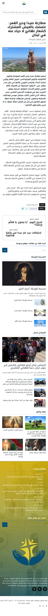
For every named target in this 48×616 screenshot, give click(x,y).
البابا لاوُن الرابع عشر (11, 609)
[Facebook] (45, 589)
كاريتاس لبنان (33, 611)
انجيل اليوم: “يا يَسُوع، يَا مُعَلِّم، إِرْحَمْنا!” (25, 222)
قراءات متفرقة (23, 609)
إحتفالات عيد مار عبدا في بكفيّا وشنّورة (23, 233)
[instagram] (34, 589)
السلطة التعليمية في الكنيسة (38, 609)
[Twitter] (40, 589)
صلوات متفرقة (43, 611)
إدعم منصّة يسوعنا (21, 611)
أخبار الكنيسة (10, 611)
